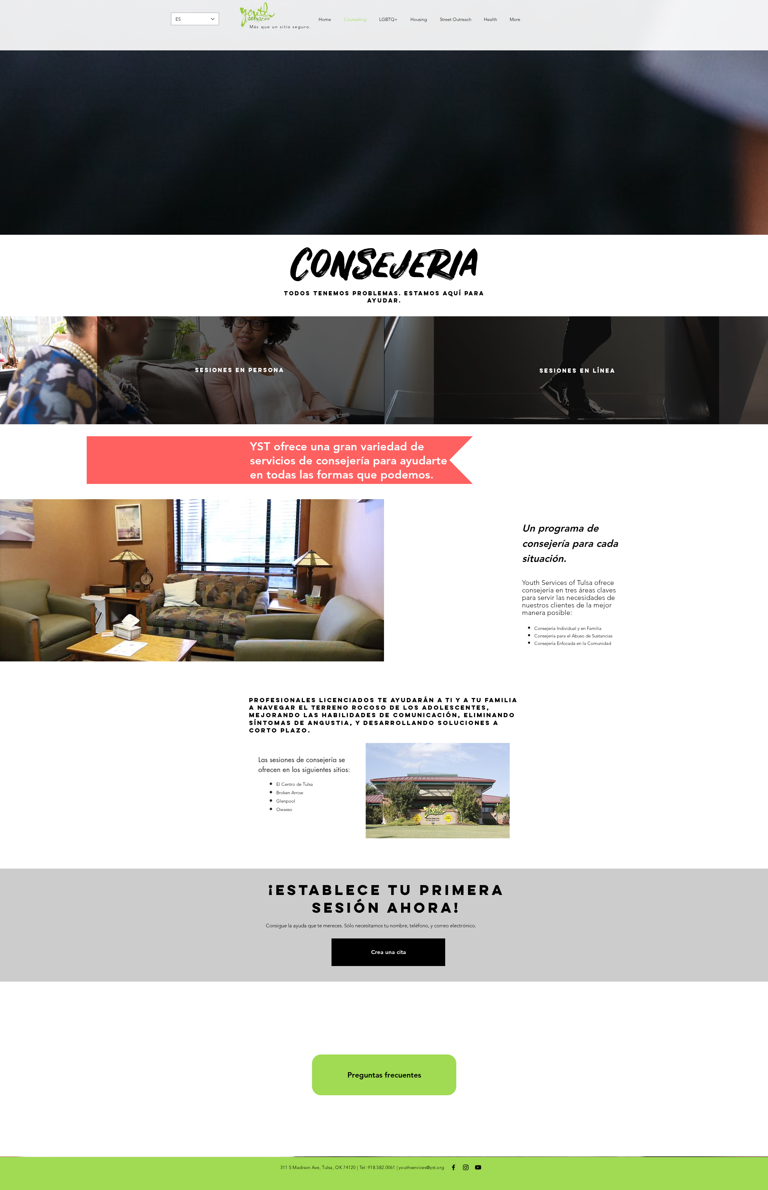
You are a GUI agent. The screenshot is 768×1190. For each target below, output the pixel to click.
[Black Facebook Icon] (453, 1167)
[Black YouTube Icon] (478, 1167)
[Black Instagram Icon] (466, 1167)
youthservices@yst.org (421, 1167)
